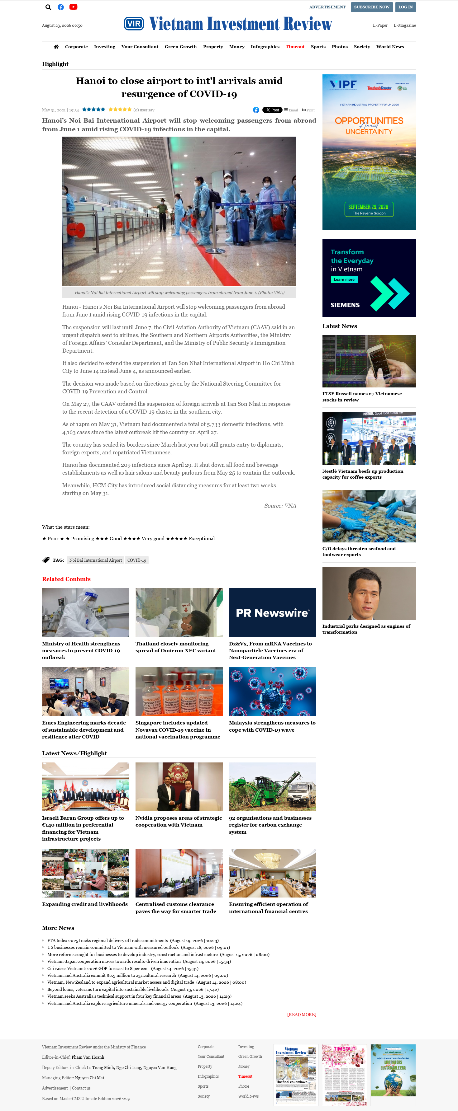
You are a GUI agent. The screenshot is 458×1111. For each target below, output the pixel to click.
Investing (104, 46)
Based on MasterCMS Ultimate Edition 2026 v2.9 (86, 1098)
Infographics (265, 46)
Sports (318, 46)
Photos (340, 46)
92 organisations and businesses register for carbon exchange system (270, 825)
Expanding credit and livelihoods (85, 904)
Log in (405, 7)
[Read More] (301, 1014)
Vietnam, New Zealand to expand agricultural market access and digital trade (121, 982)
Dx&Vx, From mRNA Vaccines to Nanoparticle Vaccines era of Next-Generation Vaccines (270, 650)
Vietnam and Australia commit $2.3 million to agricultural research (112, 975)
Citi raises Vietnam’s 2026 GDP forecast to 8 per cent (98, 968)
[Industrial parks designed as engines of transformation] (369, 593)
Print (311, 109)
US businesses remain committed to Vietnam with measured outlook (113, 947)
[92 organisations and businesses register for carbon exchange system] (272, 787)
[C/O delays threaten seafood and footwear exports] (369, 516)
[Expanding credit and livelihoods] (85, 873)
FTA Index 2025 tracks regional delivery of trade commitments (108, 940)
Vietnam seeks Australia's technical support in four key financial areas (114, 996)
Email (293, 109)
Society (362, 46)
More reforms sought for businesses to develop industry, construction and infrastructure (133, 954)
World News (390, 46)
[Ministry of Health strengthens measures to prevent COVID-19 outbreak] (85, 612)
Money (237, 46)
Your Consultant (140, 46)
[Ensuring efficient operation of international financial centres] (272, 873)
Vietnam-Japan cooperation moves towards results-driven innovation (114, 961)
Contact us (81, 1088)
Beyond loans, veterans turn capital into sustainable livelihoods (108, 989)
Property (213, 46)
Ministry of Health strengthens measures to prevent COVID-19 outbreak (81, 650)
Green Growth (181, 46)
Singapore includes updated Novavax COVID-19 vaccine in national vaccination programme (178, 729)
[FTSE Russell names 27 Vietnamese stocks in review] (369, 361)
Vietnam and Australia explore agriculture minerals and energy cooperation (120, 1003)
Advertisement (327, 7)
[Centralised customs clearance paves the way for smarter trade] (179, 873)
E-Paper (380, 25)
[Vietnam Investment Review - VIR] (229, 39)
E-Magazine (405, 25)
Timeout (295, 46)
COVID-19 (136, 560)
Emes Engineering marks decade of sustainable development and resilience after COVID (84, 729)
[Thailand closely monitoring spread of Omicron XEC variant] (179, 612)
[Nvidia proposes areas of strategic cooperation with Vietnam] (179, 787)
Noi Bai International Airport (95, 560)
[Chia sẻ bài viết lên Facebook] (256, 110)
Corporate (76, 46)
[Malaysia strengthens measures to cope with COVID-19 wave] (272, 691)
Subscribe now (372, 7)
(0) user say (143, 110)
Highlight (55, 64)
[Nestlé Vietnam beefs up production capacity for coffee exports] (369, 438)
